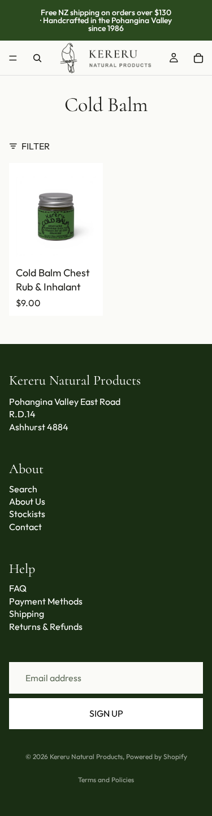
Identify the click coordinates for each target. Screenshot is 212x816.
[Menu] (13, 58)
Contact (25, 526)
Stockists (27, 513)
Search (23, 489)
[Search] (37, 58)
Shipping (26, 613)
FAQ (18, 588)
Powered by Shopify (156, 756)
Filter (35, 146)
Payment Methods (46, 601)
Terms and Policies (106, 779)
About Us (27, 501)
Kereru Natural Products (86, 756)
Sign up (106, 713)
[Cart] (198, 58)
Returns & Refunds (46, 626)
